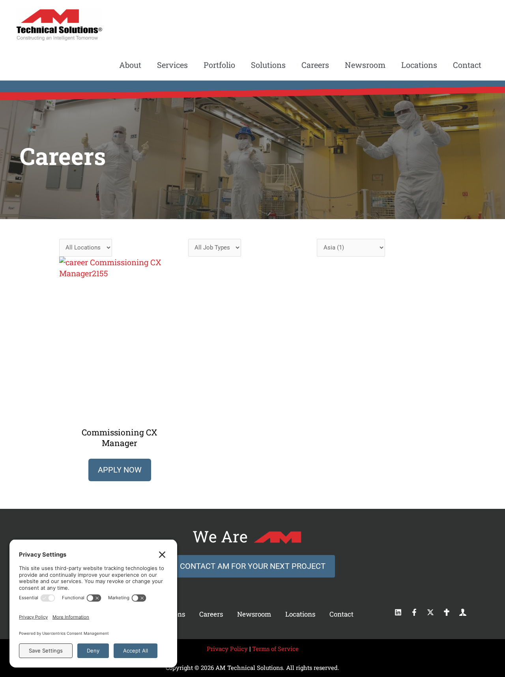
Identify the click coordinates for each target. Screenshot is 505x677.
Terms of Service (275, 649)
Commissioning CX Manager (119, 437)
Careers (211, 614)
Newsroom (254, 614)
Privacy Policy (227, 649)
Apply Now (120, 469)
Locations (300, 614)
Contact (341, 614)
